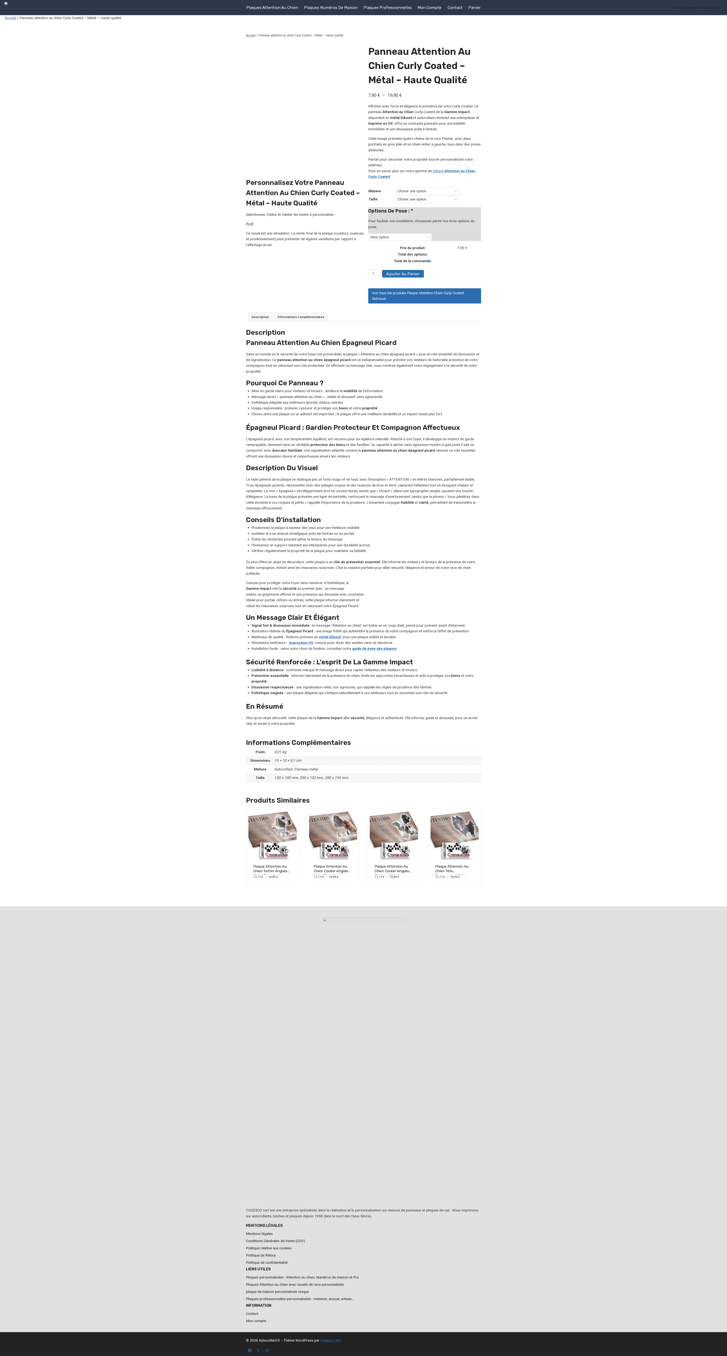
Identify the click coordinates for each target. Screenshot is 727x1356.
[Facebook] (249, 1350)
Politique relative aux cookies (269, 1248)
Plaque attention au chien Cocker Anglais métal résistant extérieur (331, 873)
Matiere (374, 191)
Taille (373, 199)
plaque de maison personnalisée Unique (277, 1292)
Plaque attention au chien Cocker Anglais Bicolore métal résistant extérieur (392, 873)
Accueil (10, 18)
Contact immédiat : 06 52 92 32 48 (697, 7)
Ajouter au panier (403, 273)
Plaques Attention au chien (272, 7)
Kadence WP (331, 1340)
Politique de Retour (261, 1255)
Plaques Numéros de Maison (330, 7)
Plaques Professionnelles (388, 7)
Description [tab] (260, 317)
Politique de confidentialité (267, 1262)
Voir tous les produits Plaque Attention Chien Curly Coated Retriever (418, 296)
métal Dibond (330, 637)
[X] (258, 1350)
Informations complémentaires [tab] (301, 317)
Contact (455, 7)
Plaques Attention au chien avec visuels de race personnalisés (295, 1284)
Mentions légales (259, 1234)
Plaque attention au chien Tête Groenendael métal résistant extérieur (452, 873)
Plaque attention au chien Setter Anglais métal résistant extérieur (270, 873)
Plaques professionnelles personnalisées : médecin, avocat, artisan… (300, 1299)
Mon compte (430, 7)
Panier (474, 7)
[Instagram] (266, 1350)
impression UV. (301, 642)
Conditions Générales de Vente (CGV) (275, 1241)
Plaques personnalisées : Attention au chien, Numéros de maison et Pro (302, 1277)
